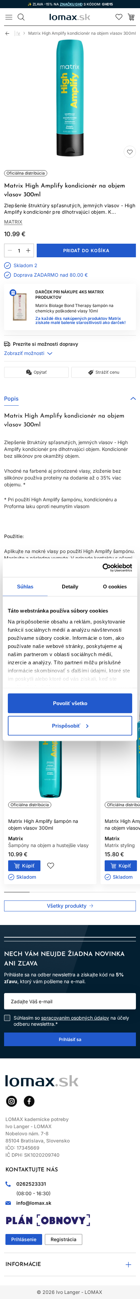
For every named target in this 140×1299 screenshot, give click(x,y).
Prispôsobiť (66, 725)
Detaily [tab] (70, 586)
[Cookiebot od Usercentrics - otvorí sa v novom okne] (102, 567)
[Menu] (9, 17)
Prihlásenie (23, 1239)
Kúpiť (28, 865)
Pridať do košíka (86, 250)
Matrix (13, 222)
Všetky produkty (67, 906)
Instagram (11, 1101)
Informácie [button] (23, 1264)
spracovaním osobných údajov (75, 1018)
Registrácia (63, 1239)
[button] (70, 398)
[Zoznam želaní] (119, 17)
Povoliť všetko (70, 703)
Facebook (29, 1101)
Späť (10, 33)
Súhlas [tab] (25, 586)
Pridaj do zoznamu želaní (130, 152)
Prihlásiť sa (70, 1039)
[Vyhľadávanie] (21, 17)
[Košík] (131, 17)
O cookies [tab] (115, 586)
